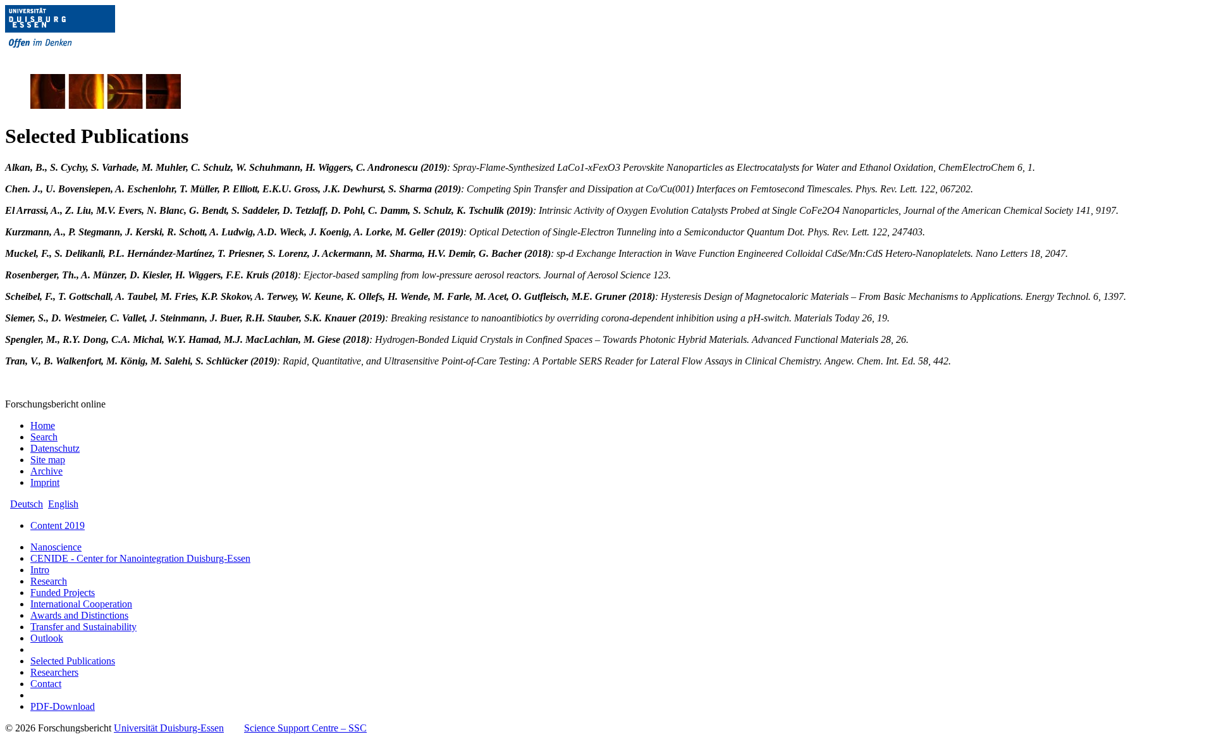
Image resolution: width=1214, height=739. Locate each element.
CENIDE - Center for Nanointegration (140, 558)
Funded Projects (62, 592)
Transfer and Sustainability (83, 626)
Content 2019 (57, 525)
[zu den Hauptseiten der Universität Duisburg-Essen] (77, 58)
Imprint (44, 482)
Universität (169, 728)
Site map (47, 459)
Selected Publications (72, 660)
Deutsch (26, 504)
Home (42, 425)
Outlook (46, 638)
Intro (39, 569)
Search (44, 437)
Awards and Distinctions (79, 615)
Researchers (54, 672)
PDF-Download (62, 706)
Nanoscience (56, 547)
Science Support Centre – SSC (305, 728)
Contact (45, 683)
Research (48, 581)
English (63, 504)
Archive (46, 471)
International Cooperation (81, 604)
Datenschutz (55, 448)
